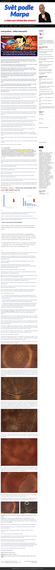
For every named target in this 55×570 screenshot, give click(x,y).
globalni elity (48, 159)
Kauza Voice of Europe (43, 49)
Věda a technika (13, 554)
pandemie (42, 167)
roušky (41, 174)
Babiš (41, 154)
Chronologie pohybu (42, 54)
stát (51, 176)
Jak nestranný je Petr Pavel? (44, 91)
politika (41, 171)
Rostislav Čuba (29, 555)
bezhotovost (47, 154)
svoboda (41, 177)
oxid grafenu (23, 555)
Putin (41, 172)
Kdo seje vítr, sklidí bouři (43, 56)
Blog (3, 25)
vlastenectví (42, 182)
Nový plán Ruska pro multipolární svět (45, 72)
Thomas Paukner (49, 177)
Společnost (7, 554)
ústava (41, 186)
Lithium (40, 67)
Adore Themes (40, 568)
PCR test (41, 169)
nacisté (41, 164)
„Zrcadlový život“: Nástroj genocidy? (45, 97)
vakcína (34, 555)
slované (41, 176)
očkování (18, 555)
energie (41, 159)
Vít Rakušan (42, 184)
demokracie (48, 156)
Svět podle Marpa (23, 568)
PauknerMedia (49, 167)
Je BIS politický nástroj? (43, 89)
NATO (46, 164)
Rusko (47, 174)
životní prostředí (42, 187)
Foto (7, 25)
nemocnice (41, 166)
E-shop (15, 25)
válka (48, 182)
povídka (47, 171)
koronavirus (13, 555)
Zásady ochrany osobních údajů (27, 25)
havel (41, 161)
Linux (11, 25)
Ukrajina (47, 179)
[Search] (53, 26)
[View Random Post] (51, 26)
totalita (41, 179)
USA (40, 181)
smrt (46, 176)
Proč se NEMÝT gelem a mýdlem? (45, 103)
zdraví (2, 557)
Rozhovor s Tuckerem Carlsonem (45, 61)
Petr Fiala (47, 169)
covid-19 (6, 555)
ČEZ (46, 186)
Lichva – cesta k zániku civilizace (45, 100)
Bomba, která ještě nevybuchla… (44, 79)
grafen (9, 555)
